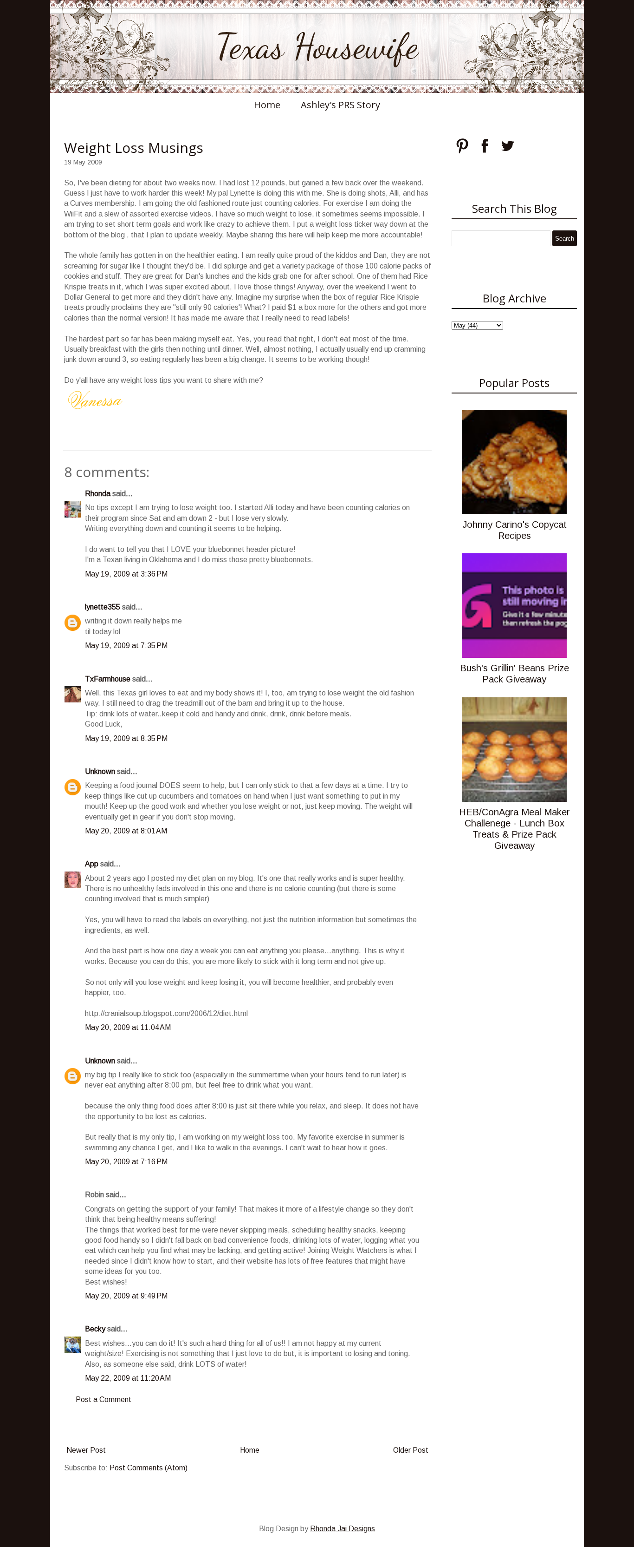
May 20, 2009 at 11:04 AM (128, 1027)
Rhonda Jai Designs (342, 1529)
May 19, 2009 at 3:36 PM (126, 574)
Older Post (410, 1450)
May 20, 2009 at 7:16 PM (126, 1162)
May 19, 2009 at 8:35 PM (126, 738)
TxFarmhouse (107, 679)
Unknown (100, 771)
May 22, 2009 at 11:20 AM (128, 1378)
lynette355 (102, 607)
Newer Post (86, 1450)
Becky (95, 1329)
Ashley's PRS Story (340, 104)
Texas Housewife (317, 46)
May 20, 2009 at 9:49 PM (126, 1296)
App (91, 864)
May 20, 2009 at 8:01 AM (126, 831)
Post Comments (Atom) (149, 1468)
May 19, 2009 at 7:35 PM (126, 645)
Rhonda (97, 494)
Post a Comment (103, 1399)
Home (267, 104)
